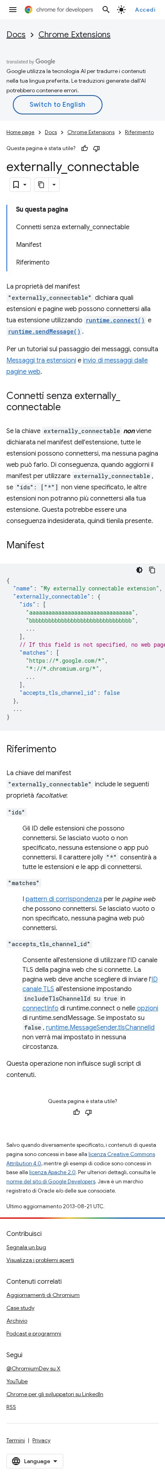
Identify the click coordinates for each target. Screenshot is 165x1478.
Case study (20, 1307)
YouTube (17, 1381)
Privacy (41, 1440)
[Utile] (84, 149)
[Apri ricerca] (106, 9)
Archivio (16, 1320)
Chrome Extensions (74, 35)
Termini (15, 1440)
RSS (11, 1407)
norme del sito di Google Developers (50, 1181)
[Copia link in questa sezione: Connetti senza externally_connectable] (69, 408)
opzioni (147, 1008)
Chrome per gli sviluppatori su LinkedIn (54, 1394)
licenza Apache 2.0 (52, 1172)
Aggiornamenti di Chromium (43, 1295)
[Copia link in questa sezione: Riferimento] (64, 750)
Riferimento (139, 132)
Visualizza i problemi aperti (40, 1260)
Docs (16, 35)
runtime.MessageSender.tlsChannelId (100, 1028)
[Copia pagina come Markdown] (41, 184)
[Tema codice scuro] (139, 570)
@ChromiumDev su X (33, 1368)
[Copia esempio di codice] (152, 570)
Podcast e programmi (33, 1333)
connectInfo (40, 1008)
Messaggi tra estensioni (41, 360)
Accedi (145, 9)
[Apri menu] (13, 9)
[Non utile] (97, 149)
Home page (20, 132)
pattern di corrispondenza (64, 899)
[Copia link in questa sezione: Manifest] (52, 546)
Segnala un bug (26, 1247)
